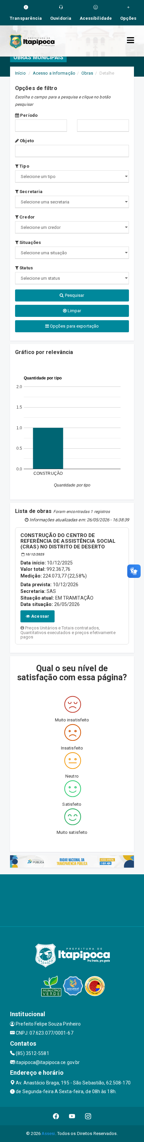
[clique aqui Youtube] (72, 1116)
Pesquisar (74, 295)
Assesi (48, 1133)
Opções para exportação (74, 326)
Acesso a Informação (54, 73)
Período (28, 115)
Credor (26, 216)
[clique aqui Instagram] (88, 1116)
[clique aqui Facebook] (56, 1116)
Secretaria (30, 191)
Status (25, 267)
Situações (29, 242)
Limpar (74, 310)
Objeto (26, 140)
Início (20, 73)
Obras (87, 73)
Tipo (23, 166)
